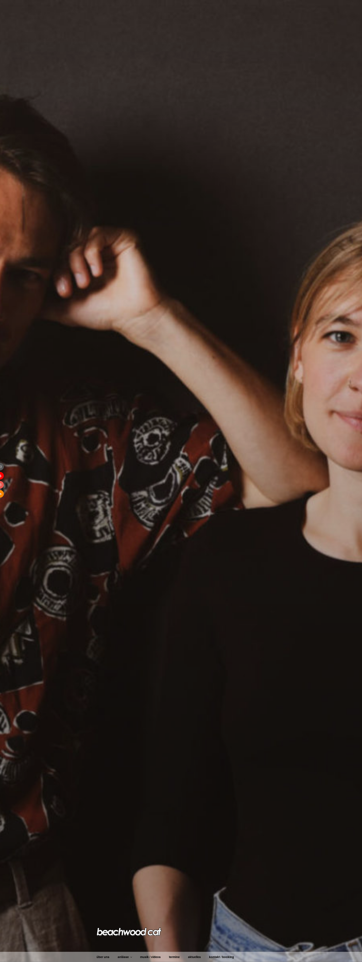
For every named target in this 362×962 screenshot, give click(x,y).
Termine (174, 957)
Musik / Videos (150, 957)
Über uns (103, 957)
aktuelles (194, 957)
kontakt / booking (221, 957)
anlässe (123, 957)
